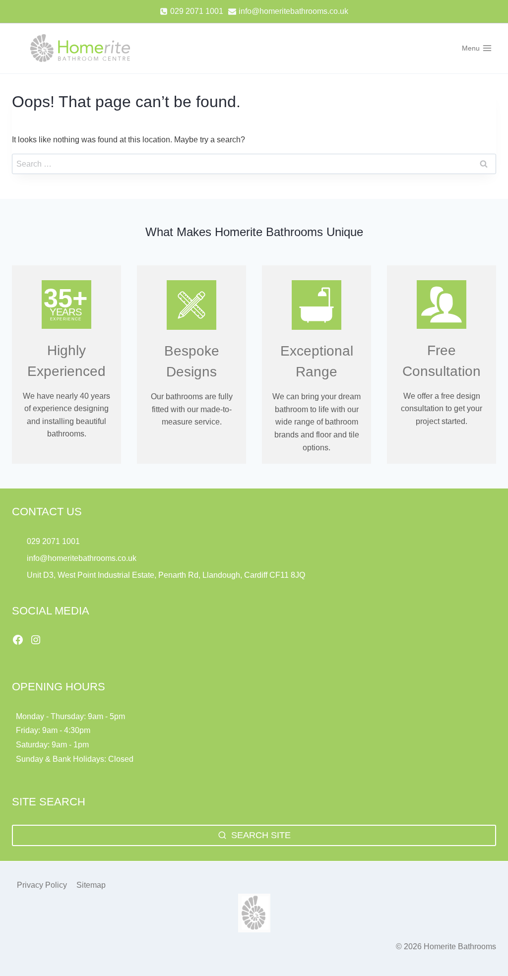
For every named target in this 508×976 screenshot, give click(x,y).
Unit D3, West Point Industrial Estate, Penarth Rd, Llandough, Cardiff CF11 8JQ (167, 575)
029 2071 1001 (53, 541)
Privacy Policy (42, 885)
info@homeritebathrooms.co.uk (81, 558)
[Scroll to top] (483, 946)
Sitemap (91, 885)
